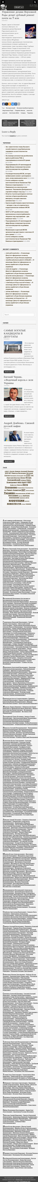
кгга (27, 498)
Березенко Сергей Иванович (20, 572)
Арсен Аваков (15, 471)
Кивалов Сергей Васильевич (23, 751)
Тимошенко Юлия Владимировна (15, 1049)
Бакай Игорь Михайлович (20, 550)
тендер (23, 113)
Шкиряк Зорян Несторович (22, 1139)
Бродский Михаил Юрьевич (21, 589)
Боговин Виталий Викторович (14, 576)
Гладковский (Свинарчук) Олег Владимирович (16, 638)
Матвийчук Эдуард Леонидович (22, 863)
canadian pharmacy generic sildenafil (18, 260)
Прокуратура (29, 487)
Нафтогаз (13, 485)
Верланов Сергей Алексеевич (13, 608)
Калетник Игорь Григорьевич (13, 740)
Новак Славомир (23, 905)
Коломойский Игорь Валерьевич (14, 774)
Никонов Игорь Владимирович (14, 904)
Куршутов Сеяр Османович (13, 815)
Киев (28, 480)
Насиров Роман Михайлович (13, 895)
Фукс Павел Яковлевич (11, 1092)
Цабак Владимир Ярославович (14, 1110)
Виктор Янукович (19, 473)
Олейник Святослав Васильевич (14, 912)
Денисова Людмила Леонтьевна (22, 675)
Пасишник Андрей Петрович (13, 937)
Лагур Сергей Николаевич (12, 826)
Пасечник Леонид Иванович (21, 936)
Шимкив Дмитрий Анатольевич (14, 1137)
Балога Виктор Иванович (27, 552)
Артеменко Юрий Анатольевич (14, 539)
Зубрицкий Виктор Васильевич (26, 724)
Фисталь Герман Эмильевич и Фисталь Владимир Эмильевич (18, 1088)
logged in (13, 136)
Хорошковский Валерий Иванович (15, 1105)
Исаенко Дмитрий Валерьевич (27, 737)
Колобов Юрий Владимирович (22, 773)
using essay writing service (15, 298)
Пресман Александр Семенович (14, 959)
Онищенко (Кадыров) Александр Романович (19, 917)
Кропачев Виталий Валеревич (13, 795)
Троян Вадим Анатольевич (21, 1063)
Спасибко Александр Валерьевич (14, 1026)
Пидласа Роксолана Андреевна (23, 945)
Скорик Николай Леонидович (13, 1014)
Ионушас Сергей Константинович (14, 736)
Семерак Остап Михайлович (13, 1009)
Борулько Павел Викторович (13, 587)
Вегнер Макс (29, 605)
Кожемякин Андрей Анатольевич (25, 768)
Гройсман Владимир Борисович (23, 659)
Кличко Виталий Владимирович (25, 761)
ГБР (25, 475)
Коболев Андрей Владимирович (24, 764)
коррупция (16, 500)
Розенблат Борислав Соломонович (17, 983)
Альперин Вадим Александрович (18, 529)
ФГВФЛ (28, 493)
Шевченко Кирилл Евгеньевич (23, 1133)
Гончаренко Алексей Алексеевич (14, 648)
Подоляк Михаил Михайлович (14, 954)
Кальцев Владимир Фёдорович (17, 741)
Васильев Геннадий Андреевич (25, 603)
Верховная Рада (7, 110)
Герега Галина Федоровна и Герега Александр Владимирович (18, 635)
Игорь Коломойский (19, 478)
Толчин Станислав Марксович (26, 1056)
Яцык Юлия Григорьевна (24, 1168)
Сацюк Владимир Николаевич (24, 998)
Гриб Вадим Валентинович (12, 653)
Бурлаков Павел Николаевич (20, 592)
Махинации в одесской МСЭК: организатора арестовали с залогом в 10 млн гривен (20, 232)
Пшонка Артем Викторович (13, 969)
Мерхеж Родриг (17, 876)
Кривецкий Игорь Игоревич (23, 793)
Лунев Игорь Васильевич (24, 843)
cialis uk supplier (11, 269)
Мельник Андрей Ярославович (14, 871)
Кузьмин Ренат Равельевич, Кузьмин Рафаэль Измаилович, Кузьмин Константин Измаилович (19, 805)
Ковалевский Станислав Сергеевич (15, 765)
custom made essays (12, 291)
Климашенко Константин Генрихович (17, 756)
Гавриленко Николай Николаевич (15, 622)
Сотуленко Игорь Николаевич (23, 1024)
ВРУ (10, 473)
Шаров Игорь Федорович (12, 1126)
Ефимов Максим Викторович (17, 702)
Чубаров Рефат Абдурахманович (14, 1122)
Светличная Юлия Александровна (15, 1000)
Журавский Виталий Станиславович (17, 710)
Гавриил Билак (20, 110)
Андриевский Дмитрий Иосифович (22, 533)
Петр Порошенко (16, 486)
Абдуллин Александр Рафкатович (17, 521)
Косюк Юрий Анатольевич (12, 787)
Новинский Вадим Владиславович (15, 907)
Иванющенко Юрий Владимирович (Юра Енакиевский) (20, 728)
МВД (19, 482)
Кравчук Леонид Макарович (25, 790)
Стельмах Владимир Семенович (14, 1031)
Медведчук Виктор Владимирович (14, 867)
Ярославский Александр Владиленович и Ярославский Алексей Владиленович (18, 1164)
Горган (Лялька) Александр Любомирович (17, 649)
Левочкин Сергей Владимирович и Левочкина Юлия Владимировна (19, 828)
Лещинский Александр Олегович (16, 831)
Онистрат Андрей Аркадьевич (26, 915)
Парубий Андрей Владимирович (18, 933)
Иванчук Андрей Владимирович (15, 728)
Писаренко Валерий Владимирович (15, 949)
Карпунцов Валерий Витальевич (14, 745)
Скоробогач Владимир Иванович (18, 1014)
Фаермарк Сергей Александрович (19, 1083)
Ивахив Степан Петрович (12, 731)
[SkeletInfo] (19, 7)
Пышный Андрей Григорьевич (22, 971)
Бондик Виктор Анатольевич (23, 586)
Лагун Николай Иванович (24, 824)
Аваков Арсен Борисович (24, 524)
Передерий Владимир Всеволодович (16, 940)
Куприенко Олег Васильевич (13, 811)
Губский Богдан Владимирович (14, 661)
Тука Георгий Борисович (11, 1068)
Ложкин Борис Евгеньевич (12, 840)
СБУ (23, 490)
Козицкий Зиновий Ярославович (14, 770)
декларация (14, 498)
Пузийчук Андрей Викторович (26, 968)
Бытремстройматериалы (25, 108)
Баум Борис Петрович (10, 556)
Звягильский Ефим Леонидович (24, 718)
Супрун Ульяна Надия (11, 1034)
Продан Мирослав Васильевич (23, 965)
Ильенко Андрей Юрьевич (25, 732)
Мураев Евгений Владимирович (23, 885)
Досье (22, 478)
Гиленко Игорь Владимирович (18, 637)
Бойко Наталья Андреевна (12, 583)
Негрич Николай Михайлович (24, 896)
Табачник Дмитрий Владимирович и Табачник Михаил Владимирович (20, 1042)
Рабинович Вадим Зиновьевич (14, 974)
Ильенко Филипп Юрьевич (12, 734)
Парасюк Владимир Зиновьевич (14, 933)
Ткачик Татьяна (18, 1053)
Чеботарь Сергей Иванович (12, 1115)
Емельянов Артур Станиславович (15, 698)
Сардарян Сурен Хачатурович (14, 997)
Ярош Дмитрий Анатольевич (18, 1165)
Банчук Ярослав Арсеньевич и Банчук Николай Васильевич (20, 554)
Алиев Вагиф (21, 528)
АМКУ (7, 471)
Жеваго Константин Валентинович (20, 709)
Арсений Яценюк (27, 471)
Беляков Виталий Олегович (25, 567)
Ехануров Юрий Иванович (28, 703)
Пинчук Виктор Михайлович (24, 948)
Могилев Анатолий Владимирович (15, 879)
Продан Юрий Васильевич (12, 966)
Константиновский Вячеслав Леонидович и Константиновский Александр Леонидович (19, 777)
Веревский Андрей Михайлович (24, 606)
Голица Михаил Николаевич (13, 645)
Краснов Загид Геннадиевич (13, 791)
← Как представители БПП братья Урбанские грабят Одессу (10, 123)
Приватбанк (21, 487)
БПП (6, 473)
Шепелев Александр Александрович (16, 1134)
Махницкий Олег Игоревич (13, 865)
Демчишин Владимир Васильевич (15, 672)
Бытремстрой (10, 108)
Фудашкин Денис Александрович (23, 1091)
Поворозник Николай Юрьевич (24, 953)
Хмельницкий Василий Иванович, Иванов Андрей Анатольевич (18, 1099)
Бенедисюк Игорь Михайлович (14, 569)
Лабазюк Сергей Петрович (12, 820)
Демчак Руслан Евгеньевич (20, 670)
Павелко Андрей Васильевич (13, 926)
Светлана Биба (14, 113)
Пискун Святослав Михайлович (19, 950)
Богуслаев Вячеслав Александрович (14, 580)
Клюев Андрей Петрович (11, 762)
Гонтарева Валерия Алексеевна (26, 647)
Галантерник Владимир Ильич (24, 625)
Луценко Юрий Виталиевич (27, 846)
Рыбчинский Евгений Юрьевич (14, 988)
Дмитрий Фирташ (13, 478)
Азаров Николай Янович (19, 527)
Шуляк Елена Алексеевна (19, 1148)
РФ (5, 490)
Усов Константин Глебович (28, 1079)
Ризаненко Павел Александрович (15, 981)
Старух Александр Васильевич (23, 1029)
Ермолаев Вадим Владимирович (14, 702)
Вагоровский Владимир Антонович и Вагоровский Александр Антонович (16, 599)
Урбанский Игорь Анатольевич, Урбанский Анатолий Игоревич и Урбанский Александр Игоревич (19, 1077)
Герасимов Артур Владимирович (15, 633)
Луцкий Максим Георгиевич (13, 847)
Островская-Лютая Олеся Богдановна (16, 921)
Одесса (19, 485)
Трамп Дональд (18, 1059)
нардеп (27, 501)
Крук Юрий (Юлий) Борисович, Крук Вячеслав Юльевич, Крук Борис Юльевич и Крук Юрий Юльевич (19, 796)
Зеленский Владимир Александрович (16, 720)
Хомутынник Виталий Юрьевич (15, 1103)
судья (23, 504)
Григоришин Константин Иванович (24, 654)
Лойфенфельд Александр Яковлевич (17, 840)
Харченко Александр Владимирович (16, 1097)
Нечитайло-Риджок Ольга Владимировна (18, 902)
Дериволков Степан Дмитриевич (15, 677)
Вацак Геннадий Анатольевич (14, 605)
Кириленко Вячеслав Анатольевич (15, 753)
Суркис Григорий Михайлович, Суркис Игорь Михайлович (18, 1036)
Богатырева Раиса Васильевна (24, 575)
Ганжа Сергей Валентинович (22, 628)
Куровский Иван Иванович (22, 813)
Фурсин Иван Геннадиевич (22, 1094)
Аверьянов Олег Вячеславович (14, 525)
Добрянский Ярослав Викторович (15, 686)
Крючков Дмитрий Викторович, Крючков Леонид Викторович (18, 800)
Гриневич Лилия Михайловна (14, 656)
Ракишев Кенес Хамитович (19, 976)
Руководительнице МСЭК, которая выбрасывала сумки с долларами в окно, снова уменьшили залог (18, 176)
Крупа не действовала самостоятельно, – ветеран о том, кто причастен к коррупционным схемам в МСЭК (20, 205)
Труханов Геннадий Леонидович (24, 1066)
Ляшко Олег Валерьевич (11, 850)
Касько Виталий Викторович (17, 746)
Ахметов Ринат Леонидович (23, 545)
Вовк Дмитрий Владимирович (21, 612)
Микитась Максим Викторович (26, 877)
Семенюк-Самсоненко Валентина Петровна (18, 1007)
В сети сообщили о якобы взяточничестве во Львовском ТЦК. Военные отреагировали (18, 183)
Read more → (9, 372)
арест (32, 493)
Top (33, 1177)
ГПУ (28, 475)
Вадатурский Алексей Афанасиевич (16, 602)
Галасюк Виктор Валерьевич (13, 627)
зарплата (22, 497)
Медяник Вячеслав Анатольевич (22, 869)
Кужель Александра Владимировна (15, 802)
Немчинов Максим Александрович (15, 898)
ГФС (32, 475)
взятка (20, 495)
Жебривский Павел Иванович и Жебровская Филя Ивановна (19, 707)
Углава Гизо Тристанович (12, 1075)
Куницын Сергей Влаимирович (25, 810)
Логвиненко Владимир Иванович (24, 838)
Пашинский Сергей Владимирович (24, 939)
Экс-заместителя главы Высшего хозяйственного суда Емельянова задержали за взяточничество (18, 149)
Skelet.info (19, 1179)
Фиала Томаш (25, 1084)
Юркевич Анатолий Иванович (14, 1153)
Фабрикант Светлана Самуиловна (15, 1083)
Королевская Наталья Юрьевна (14, 782)
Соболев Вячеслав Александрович (15, 1021)
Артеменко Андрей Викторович (23, 537)
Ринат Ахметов (14, 490)
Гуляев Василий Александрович (17, 661)
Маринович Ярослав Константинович (16, 859)
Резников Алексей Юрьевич (22, 979)
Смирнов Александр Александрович (15, 1017)
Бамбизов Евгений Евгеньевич (13, 553)
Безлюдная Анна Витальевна (13, 563)
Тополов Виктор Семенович (12, 1057)
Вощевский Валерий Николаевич (17, 618)
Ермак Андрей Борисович (28, 700)
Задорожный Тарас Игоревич (13, 716)
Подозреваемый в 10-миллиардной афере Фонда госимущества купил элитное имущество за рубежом (18, 167)
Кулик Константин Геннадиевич (15, 808)
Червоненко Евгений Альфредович (25, 1117)
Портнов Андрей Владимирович (23, 957)
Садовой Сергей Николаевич (21, 995)
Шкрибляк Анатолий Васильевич (15, 1140)
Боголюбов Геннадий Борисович (18, 577)
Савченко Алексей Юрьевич (13, 994)
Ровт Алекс (31, 981)
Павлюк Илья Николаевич (22, 928)
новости (29, 110)
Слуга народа (30, 490)
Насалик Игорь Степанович (25, 893)
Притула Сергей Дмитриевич (13, 963)
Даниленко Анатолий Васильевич (15, 667)
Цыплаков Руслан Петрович (23, 1112)
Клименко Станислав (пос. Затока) (19, 758)
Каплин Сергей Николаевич (21, 744)
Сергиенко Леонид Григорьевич (26, 1012)
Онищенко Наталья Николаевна (14, 918)
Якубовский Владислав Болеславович (16, 1158)
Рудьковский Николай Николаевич (21, 985)
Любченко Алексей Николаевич (21, 849)
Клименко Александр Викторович (15, 758)
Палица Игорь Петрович (28, 931)
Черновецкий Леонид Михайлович (15, 1118)
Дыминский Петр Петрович (25, 693)
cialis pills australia (12, 253)
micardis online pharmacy (14, 276)
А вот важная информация (13, 520)
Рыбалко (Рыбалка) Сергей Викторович (17, 987)
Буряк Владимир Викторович (19, 592)
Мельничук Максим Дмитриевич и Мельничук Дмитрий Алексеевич (17, 874)
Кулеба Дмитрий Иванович (23, 807)
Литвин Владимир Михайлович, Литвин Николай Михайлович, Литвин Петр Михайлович (19, 835)
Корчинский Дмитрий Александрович (19, 783)
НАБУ (24, 482)
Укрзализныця (20, 493)
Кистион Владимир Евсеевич (21, 754)
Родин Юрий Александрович (13, 982)
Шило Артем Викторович (27, 1136)
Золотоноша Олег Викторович (13, 723)
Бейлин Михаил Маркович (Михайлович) (19, 563)
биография (13, 495)
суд (19, 503)
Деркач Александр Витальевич (18, 677)
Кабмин (23, 480)
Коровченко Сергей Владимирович (24, 781)
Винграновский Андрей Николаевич (23, 609)
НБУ (29, 482)
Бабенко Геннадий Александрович (15, 549)
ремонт (4, 113)
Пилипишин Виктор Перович (13, 946)
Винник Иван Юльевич (11, 611)
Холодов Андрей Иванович (20, 1102)
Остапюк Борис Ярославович (22, 920)
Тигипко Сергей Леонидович (25, 1048)
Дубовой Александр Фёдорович (18, 691)
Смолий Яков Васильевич (24, 1020)
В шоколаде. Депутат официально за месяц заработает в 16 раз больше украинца (19, 255)
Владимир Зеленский (16, 475)
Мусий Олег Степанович (12, 886)
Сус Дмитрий (28, 1037)
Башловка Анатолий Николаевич (15, 559)
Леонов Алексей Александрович (17, 829)
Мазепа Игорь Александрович (14, 854)
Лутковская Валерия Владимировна (16, 844)
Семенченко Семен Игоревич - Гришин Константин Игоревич (18, 1005)
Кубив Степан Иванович (27, 801)
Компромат (12, 482)
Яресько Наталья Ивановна (22, 1161)
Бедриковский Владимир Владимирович (18, 561)
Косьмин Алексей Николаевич (26, 785)
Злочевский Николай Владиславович (16, 721)
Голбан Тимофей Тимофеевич (22, 644)
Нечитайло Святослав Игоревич (23, 901)
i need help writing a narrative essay (18, 282)
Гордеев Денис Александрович (18, 650)
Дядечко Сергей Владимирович (14, 695)
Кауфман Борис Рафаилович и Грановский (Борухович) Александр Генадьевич (17, 748)
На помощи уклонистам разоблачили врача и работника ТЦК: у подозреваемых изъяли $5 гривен (19, 158)
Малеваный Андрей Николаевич (24, 857)
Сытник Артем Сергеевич (12, 1038)
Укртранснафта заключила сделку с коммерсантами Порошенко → (28, 123)
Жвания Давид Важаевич (12, 707)
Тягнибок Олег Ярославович (24, 1071)
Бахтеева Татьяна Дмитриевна (23, 558)
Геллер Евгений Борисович (21, 631)
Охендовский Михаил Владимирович (17, 923)
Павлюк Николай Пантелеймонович (16, 929)
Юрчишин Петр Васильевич (23, 1155)
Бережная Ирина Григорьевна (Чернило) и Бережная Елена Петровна (20, 570)
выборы (26, 496)
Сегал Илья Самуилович (23, 1003)
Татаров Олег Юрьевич (20, 1045)
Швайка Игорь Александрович (26, 1128)
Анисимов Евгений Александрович (15, 534)
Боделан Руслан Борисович (25, 581)
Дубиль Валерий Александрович (14, 690)
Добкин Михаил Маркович (22, 684)
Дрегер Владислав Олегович (22, 689)
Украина (30, 113)
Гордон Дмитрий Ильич (28, 651)
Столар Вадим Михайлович (28, 1032)
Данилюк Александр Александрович (19, 668)
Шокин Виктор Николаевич (23, 1143)
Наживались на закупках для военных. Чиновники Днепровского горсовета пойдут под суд (19, 189)
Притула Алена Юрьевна (23, 962)
